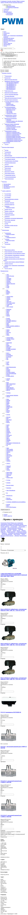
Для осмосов (6, 188)
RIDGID (8, 417)
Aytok (7, 287)
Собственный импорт (8, 38)
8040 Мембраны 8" (11, 89)
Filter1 (7, 331)
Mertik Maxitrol (9, 387)
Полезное (15, 2)
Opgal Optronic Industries (12, 395)
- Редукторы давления (6, 534)
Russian (13, 6)
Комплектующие (9, 166)
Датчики (7, 239)
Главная (5, 514)
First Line (8, 332)
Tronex (8, 459)
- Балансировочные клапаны (13, 528)
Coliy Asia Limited (10, 303)
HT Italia (8, 347)
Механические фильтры (11, 118)
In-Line (6, 150)
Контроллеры (6, 142)
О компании (4, 1)
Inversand (8, 354)
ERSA (7, 324)
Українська (16, 7)
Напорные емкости (11, 125)
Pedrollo (8, 400)
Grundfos (8, 340)
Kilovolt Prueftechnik (11, 373)
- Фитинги (16, 535)
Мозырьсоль (9, 495)
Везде (4, 31)
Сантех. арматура (7, 43)
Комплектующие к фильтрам (12, 124)
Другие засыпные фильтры (11, 94)
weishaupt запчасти (11, 237)
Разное (5, 34)
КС (7, 493)
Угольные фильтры (9, 96)
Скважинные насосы (10, 175)
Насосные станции (9, 171)
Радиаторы (7, 244)
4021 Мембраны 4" (11, 86)
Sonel (7, 433)
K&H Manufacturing (11, 367)
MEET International (10, 383)
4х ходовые (7, 197)
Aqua (7, 277)
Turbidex (8, 460)
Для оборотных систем (9, 186)
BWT (7, 294)
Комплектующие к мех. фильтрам (14, 121)
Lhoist (7, 380)
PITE (7, 404)
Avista (7, 286)
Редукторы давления (10, 220)
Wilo (7, 476)
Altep (7, 274)
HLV (7, 344)
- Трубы (22, 534)
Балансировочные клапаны (11, 199)
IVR (7, 359)
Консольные (8, 168)
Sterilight (8, 440)
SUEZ (7, 441)
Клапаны (7, 206)
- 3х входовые (21, 526)
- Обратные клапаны (21, 531)
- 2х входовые (13, 526)
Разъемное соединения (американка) (14, 218)
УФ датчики (9, 111)
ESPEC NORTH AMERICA (13, 326)
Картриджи (8, 77)
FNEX (7, 335)
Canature (8, 299)
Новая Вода (9, 499)
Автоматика (8, 152)
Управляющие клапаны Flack (13, 141)
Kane (7, 368)
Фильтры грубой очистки (11, 225)
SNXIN (8, 431)
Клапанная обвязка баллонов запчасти (15, 137)
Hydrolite (8, 350)
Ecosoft (8, 318)
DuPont (8, 315)
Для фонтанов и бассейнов (11, 161)
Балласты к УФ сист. (11, 108)
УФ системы (9, 112)
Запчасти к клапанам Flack (12, 134)
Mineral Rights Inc (10, 389)
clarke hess (8, 301)
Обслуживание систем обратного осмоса (15, 253)
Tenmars (8, 451)
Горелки (7, 236)
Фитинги (7, 227)
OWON (8, 396)
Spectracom (9, 435)
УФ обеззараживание (10, 107)
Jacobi (7, 362)
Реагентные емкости (11, 116)
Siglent (7, 428)
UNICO (8, 463)
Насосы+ (8, 498)
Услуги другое (8, 268)
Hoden (7, 345)
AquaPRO (8, 279)
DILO (7, 311)
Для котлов (6, 185)
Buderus (8, 292)
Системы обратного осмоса (11, 101)
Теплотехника (6, 44)
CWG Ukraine (9, 306)
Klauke (8, 374)
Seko (7, 427)
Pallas (7, 399)
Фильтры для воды (8, 39)
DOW (7, 313)
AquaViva (8, 282)
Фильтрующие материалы (11, 99)
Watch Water (9, 472)
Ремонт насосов (9, 263)
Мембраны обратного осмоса (12, 81)
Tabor (7, 448)
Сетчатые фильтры (11, 122)
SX (7, 445)
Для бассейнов (7, 184)
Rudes (7, 421)
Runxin (8, 422)
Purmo (7, 412)
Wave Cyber (9, 473)
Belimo (8, 291)
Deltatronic (8, 309)
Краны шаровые (9, 213)
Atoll (7, 285)
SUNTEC (8, 444)
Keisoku (8, 369)
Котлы (6, 242)
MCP (7, 382)
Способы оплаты (8, 2)
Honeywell (8, 346)
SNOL (7, 430)
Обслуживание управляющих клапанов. (15, 255)
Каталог (5, 71)
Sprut (7, 437)
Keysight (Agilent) (10, 372)
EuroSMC (8, 327)
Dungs (7, 314)
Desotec (8, 310)
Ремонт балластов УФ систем (12, 257)
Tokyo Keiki (9, 455)
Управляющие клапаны (10, 131)
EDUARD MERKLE (11, 320)
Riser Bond (8, 419)
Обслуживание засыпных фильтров (13, 251)
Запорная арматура (9, 204)
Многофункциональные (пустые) (13, 98)
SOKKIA (8, 432)
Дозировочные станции (11, 115)
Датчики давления (9, 202)
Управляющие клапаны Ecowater (14, 140)
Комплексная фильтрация (11, 92)
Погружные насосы (10, 173)
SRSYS (8, 439)
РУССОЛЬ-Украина (11, 507)
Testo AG (8, 454)
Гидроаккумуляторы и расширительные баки (16, 157)
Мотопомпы (8, 169)
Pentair (7, 403)
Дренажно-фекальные (10, 162)
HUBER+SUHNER (11, 349)
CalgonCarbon (9, 296)
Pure (7, 409)
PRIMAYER (9, 407)
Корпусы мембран (10, 105)
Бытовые (8, 102)
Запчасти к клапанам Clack (13, 132)
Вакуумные (8, 153)
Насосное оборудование (9, 40)
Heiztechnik (9, 342)
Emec (7, 323)
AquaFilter (8, 278)
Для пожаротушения (10, 159)
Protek (7, 408)
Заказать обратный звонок (9, 58)
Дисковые (8, 119)
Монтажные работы (10, 249)
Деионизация (8, 76)
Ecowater (8, 319)
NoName (8, 392)
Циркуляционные (9, 178)
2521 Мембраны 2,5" (11, 84)
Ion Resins (8, 356)
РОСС (7, 505)
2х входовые (8, 193)
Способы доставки (11, 1)
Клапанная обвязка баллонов (13, 136)
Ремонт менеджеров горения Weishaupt (14, 261)
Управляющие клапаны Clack (13, 138)
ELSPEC (8, 322)
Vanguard (8, 466)
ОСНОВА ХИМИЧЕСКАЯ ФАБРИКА (16, 502)
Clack (7, 300)
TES (7, 453)
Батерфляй (7, 201)
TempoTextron (9, 450)
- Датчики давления (11, 529)
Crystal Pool (9, 304)
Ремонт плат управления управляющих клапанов (12, 523)
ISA (7, 358)
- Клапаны (8, 530)
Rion (7, 418)
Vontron (8, 469)
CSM (7, 305)
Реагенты (5, 42)
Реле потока (8, 221)
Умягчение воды (9, 90)
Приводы (7, 216)
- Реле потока (16, 534)
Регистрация (9, 14)
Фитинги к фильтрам (11, 129)
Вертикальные (8, 155)
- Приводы (4, 533)
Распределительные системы (13, 126)
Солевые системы (10, 128)
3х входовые (8, 195)
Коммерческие (9, 104)
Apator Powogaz (10, 276)
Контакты (20, 2)
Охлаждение (6, 33)
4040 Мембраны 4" (11, 87)
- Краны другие (16, 530)
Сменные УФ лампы (11, 113)
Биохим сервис (10, 485)
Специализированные (10, 177)
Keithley (8, 371)
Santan (7, 425)
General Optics (9, 337)
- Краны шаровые (10, 531)
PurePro (8, 410)
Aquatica (8, 281)
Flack (7, 333)
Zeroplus (8, 482)
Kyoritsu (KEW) (10, 376)
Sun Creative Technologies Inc (13, 442)
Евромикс (8, 487)
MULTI (8, 390)
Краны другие (8, 209)
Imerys (7, 353)
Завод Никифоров (10, 490)
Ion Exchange (9, 355)
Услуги (5, 45)
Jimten (7, 364)
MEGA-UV (9, 385)
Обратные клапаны (9, 214)
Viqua (7, 468)
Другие (7, 164)
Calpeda (8, 297)
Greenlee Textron (10, 338)
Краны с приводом (9, 211)
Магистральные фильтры (11, 79)
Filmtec (8, 329)
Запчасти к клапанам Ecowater (13, 133)
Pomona (8, 405)
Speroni (8, 436)
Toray (7, 458)
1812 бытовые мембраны (12, 82)
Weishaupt (8, 475)
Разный (8, 504)
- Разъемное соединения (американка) (16, 533)
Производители (4, 271)
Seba (7, 426)
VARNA (8, 467)
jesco (7, 363)
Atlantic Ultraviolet (10, 283)
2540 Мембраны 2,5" (11, 85)
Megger (8, 386)
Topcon (8, 457)
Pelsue (7, 401)
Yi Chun (8, 480)
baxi (7, 290)
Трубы (6, 223)
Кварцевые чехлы (10, 109)
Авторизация (9, 13)
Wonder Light (9, 477)
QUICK (8, 414)
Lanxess (8, 378)
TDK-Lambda (9, 449)
